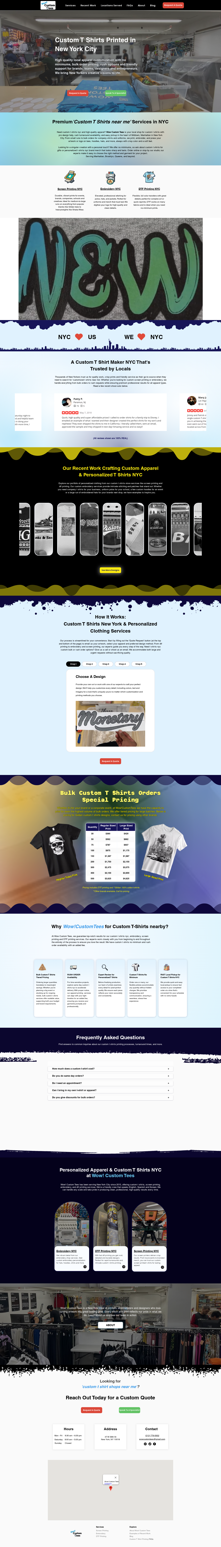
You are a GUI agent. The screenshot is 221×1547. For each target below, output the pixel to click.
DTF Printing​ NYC (149, 188)
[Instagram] (145, 1444)
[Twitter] (149, 1444)
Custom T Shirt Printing (141, 1539)
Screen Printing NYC (146, 1251)
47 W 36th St (110, 1437)
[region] (48, 988)
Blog (131, 1536)
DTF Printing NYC (106, 1251)
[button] (111, 5)
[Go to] (85, 1266)
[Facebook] (154, 1444)
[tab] (73, 664)
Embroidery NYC (110, 188)
